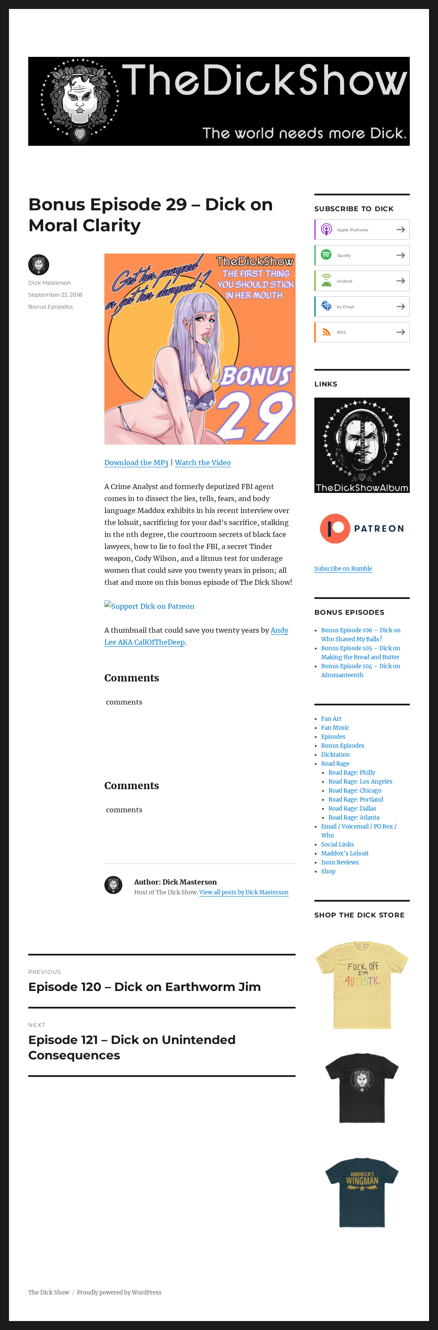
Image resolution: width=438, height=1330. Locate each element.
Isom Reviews (340, 862)
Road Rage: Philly (351, 772)
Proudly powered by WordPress (119, 1292)
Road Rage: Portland (355, 799)
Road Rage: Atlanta (353, 817)
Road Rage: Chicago (355, 790)
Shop (328, 871)
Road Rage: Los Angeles (360, 781)
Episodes (333, 736)
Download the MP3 (136, 462)
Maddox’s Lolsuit (345, 853)
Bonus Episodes (50, 306)
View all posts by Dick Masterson (244, 892)
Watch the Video (203, 462)
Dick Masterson (49, 282)
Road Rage (335, 763)
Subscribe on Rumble (343, 568)
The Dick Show (48, 1292)
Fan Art (331, 719)
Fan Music (335, 727)
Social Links (337, 844)
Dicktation (335, 754)
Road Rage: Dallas (352, 808)
